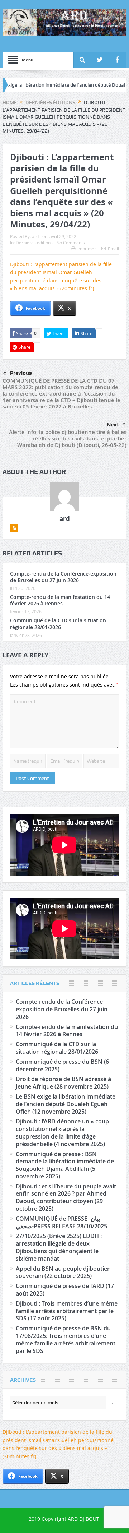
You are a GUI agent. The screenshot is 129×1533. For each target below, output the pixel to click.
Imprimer (86, 248)
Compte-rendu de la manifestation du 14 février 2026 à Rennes (60, 600)
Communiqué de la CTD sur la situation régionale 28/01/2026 (58, 623)
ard (35, 236)
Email (113, 248)
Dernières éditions (34, 242)
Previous (21, 373)
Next (113, 424)
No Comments (70, 242)
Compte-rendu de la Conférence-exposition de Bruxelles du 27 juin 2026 (63, 576)
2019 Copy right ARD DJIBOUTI (65, 1518)
